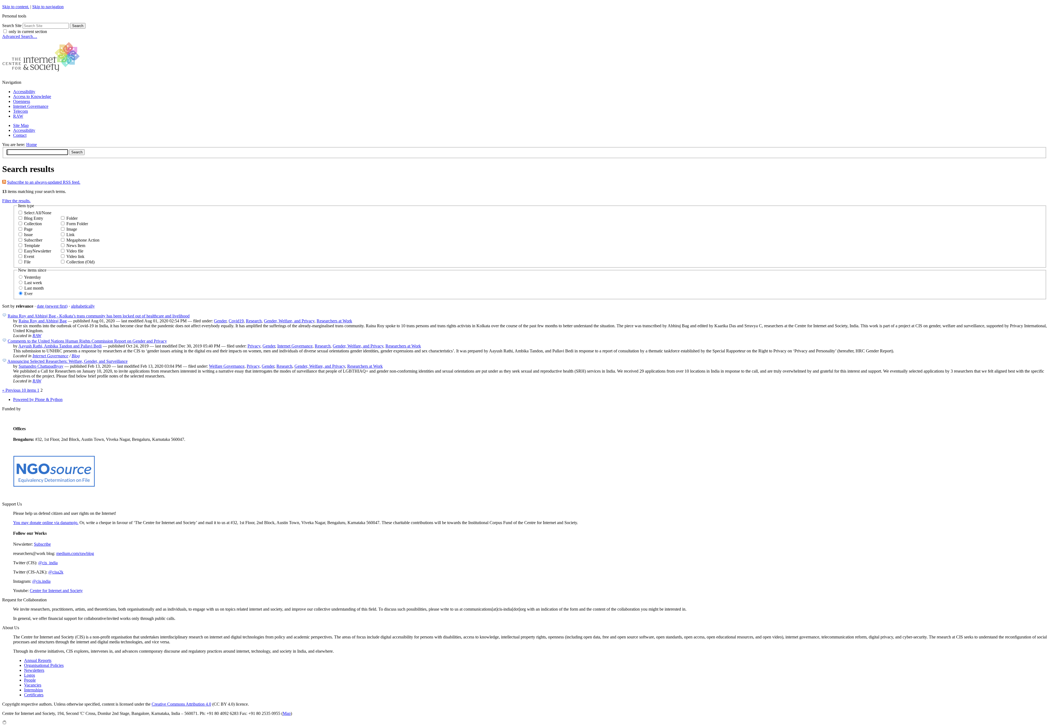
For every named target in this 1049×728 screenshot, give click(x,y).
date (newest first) (52, 306)
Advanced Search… (19, 36)
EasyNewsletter (37, 251)
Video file (74, 251)
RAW (18, 116)
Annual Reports (37, 660)
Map (287, 713)
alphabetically (83, 306)
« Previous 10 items (19, 390)
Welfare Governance (226, 366)
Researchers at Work (334, 321)
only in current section (28, 31)
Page (28, 229)
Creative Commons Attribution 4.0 (181, 704)
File (27, 262)
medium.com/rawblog (75, 553)
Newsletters (34, 670)
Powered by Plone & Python (38, 399)
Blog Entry (33, 218)
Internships (33, 690)
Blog (76, 355)
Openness (21, 101)
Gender (220, 321)
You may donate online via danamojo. (45, 522)
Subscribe (42, 544)
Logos (29, 675)
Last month (34, 288)
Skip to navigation (48, 6)
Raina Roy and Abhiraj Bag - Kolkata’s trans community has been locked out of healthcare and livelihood (99, 316)
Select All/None (37, 212)
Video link (75, 256)
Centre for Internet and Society (56, 590)
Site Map (21, 125)
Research (254, 321)
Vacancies (32, 685)
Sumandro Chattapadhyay (41, 366)
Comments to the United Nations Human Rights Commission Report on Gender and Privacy (87, 341)
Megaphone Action (82, 240)
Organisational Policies (44, 665)
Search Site (12, 25)
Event (29, 256)
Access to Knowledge (32, 96)
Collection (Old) (80, 262)
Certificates (33, 695)
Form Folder (77, 223)
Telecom (20, 111)
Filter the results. (16, 200)
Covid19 (236, 321)
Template (32, 245)
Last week (33, 282)
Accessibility (24, 91)
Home (31, 144)
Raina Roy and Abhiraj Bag (43, 321)
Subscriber (33, 240)
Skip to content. (15, 6)
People (30, 680)
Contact (19, 135)
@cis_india (48, 562)
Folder (72, 218)
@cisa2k (55, 572)
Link (70, 234)
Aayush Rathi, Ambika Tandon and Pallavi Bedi (60, 346)
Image (71, 229)
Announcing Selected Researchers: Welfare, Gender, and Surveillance (67, 361)
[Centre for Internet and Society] (42, 73)
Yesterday (32, 277)
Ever (28, 293)
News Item (75, 245)
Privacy (253, 346)
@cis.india (41, 581)
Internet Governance (30, 106)
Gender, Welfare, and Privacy (289, 321)
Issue (28, 234)
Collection (33, 223)
